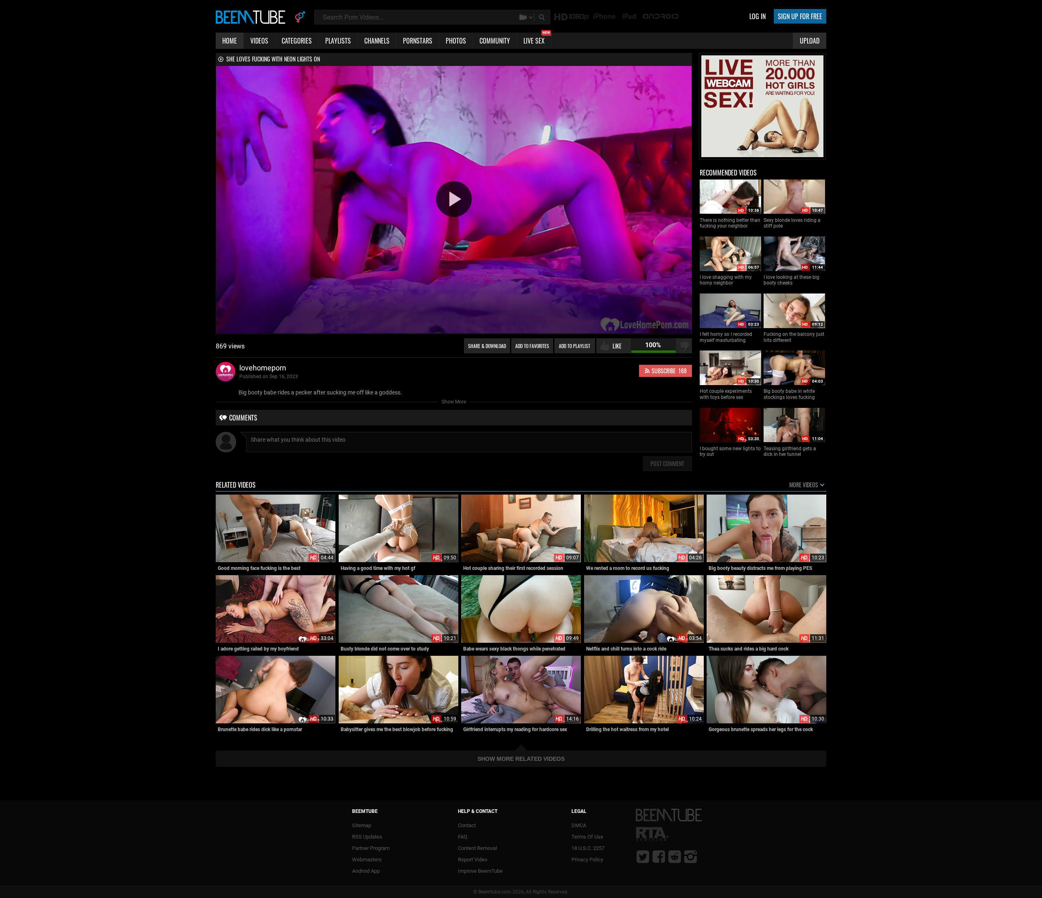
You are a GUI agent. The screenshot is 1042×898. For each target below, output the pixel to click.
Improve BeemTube (480, 871)
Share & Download (487, 345)
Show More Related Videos (521, 759)
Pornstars (417, 41)
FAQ (462, 837)
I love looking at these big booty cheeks (791, 280)
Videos (259, 41)
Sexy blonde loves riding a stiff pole (792, 223)
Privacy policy (587, 859)
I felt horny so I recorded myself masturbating (726, 337)
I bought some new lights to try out (730, 451)
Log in (757, 16)
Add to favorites (532, 345)
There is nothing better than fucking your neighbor (730, 223)
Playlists (338, 41)
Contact (467, 825)
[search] (542, 17)
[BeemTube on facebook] (658, 856)
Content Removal (477, 848)
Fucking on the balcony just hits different (794, 337)
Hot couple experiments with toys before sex (726, 394)
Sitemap (361, 825)
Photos (456, 41)
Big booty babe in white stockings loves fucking (789, 394)
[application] (454, 199)
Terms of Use (587, 837)
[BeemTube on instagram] (690, 856)
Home (229, 41)
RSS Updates (367, 837)
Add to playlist (574, 345)
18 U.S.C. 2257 (587, 848)
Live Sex (536, 39)
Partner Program (371, 848)
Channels (377, 41)
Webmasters (367, 859)
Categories (297, 41)
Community (494, 41)
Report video (472, 859)
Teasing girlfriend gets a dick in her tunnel (790, 451)
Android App (366, 871)
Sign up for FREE (800, 16)
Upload (809, 41)
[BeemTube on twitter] (643, 856)
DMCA (578, 825)
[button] (454, 199)
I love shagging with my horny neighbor (726, 280)
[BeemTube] (252, 16)
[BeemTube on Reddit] (674, 856)
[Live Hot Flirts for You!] (762, 155)
